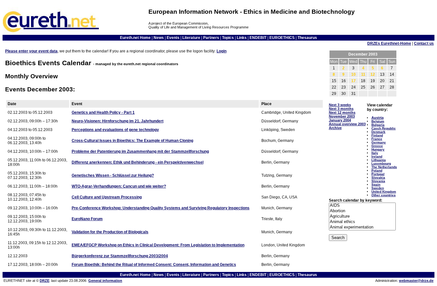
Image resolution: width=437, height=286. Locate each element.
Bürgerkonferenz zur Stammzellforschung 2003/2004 (120, 256)
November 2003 (342, 116)
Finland (377, 135)
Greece (377, 146)
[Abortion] (362, 211)
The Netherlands (384, 167)
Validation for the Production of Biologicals (110, 232)
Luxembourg (381, 163)
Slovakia (378, 177)
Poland (376, 170)
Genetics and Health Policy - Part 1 (103, 112)
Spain (375, 184)
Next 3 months (341, 109)
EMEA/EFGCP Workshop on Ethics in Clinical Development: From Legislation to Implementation (158, 245)
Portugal (378, 174)
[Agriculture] (362, 216)
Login (221, 51)
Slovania (378, 181)
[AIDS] (362, 205)
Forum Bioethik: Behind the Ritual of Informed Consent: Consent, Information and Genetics (154, 264)
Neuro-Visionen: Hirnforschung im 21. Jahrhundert (117, 121)
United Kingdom (383, 191)
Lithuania (378, 160)
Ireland (376, 156)
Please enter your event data (31, 51)
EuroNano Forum (87, 219)
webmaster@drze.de (416, 280)
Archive (335, 128)
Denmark (378, 132)
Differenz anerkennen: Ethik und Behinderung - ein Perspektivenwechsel (137, 162)
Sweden (377, 188)
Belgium (377, 121)
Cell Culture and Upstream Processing (107, 197)
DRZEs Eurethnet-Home (389, 43)
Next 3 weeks (340, 105)
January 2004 (340, 120)
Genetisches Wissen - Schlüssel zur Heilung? (113, 175)
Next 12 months (342, 112)
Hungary (378, 149)
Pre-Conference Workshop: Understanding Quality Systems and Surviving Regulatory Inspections (161, 208)
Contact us (424, 43)
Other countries (383, 195)
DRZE (44, 280)
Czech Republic (383, 128)
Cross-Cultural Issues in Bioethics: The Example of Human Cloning (132, 140)
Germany (378, 142)
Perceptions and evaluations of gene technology (115, 130)
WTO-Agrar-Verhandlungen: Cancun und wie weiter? (119, 186)
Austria (377, 118)
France (376, 139)
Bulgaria (378, 125)
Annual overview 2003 (347, 124)
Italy (374, 153)
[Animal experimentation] (362, 227)
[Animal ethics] (362, 222)
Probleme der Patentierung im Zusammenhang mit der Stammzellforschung (140, 151)
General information (105, 280)
